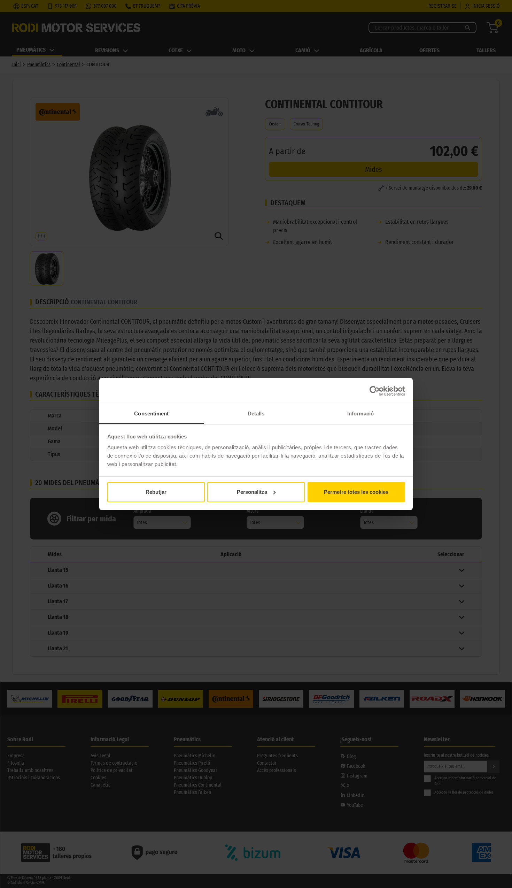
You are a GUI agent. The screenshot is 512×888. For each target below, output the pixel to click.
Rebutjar (156, 492)
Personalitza (252, 492)
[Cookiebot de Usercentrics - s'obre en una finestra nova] (374, 391)
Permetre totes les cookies (356, 492)
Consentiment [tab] (151, 413)
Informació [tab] (360, 413)
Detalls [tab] (256, 413)
